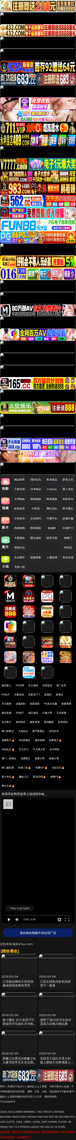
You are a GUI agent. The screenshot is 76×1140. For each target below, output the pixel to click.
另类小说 (19, 567)
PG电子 (6, 694)
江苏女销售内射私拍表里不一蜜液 (55, 983)
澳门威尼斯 (8, 767)
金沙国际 (54, 749)
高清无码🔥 (39, 776)
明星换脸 (35, 528)
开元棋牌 (33, 685)
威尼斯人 (7, 685)
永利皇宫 (54, 731)
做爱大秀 (40, 758)
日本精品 (35, 489)
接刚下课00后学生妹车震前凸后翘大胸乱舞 (56, 1022)
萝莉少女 (68, 479)
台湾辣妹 (19, 499)
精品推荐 (19, 479)
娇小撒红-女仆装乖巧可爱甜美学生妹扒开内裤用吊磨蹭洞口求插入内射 (18, 1026)
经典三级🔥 (24, 767)
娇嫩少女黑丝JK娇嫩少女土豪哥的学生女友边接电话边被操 (19, 1062)
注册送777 (34, 694)
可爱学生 (52, 518)
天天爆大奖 (39, 749)
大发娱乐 (23, 731)
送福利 (47, 694)
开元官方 (24, 749)
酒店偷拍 (33, 713)
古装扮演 (19, 518)
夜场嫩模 (49, 722)
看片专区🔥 (8, 776)
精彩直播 (7, 713)
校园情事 (35, 557)
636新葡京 (25, 740)
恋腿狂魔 (68, 518)
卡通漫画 (19, 538)
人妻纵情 (52, 557)
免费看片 (26, 758)
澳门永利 (61, 685)
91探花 (36, 508)
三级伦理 (19, 489)
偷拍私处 (21, 722)
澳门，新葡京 (9, 758)
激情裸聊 (40, 740)
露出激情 (35, 538)
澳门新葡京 (8, 731)
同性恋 (68, 547)
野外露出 (68, 508)
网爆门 (68, 538)
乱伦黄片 (7, 722)
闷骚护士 (68, 528)
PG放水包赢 (50, 703)
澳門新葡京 (38, 731)
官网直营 (47, 685)
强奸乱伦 (35, 479)
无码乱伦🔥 (8, 749)
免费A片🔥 (41, 767)
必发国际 (63, 722)
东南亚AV (68, 499)
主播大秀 (47, 713)
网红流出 (52, 508)
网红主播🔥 (8, 786)
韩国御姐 (35, 499)
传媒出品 (19, 547)
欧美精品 (52, 479)
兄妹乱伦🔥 (58, 767)
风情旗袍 (19, 528)
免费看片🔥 (8, 740)
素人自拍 (68, 489)
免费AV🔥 (55, 776)
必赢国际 (21, 703)
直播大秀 (54, 758)
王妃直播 (61, 713)
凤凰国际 (35, 703)
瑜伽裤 (52, 528)
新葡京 (59, 694)
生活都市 (19, 557)
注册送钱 (19, 694)
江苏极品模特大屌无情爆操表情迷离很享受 (18, 983)
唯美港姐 (52, 499)
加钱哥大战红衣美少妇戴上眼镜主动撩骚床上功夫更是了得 (55, 1062)
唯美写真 (52, 538)
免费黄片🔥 (55, 740)
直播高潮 (66, 703)
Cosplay (52, 489)
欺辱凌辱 (19, 508)
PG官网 (20, 685)
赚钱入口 (24, 776)
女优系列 (35, 518)
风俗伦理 (68, 557)
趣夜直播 (35, 722)
